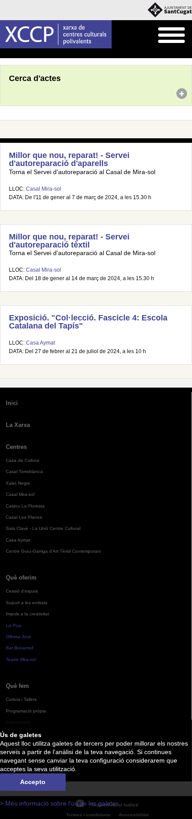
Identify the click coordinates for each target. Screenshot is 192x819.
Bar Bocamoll (19, 647)
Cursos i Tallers (21, 699)
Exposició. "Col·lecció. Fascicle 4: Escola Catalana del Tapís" (88, 321)
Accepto (33, 782)
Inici (5, 54)
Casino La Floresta (25, 505)
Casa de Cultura (22, 460)
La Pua (13, 625)
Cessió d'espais (22, 591)
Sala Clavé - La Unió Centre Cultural (43, 528)
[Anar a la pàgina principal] (56, 34)
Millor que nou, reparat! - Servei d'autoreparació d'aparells (69, 159)
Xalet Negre (18, 483)
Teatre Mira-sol (21, 659)
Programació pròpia (26, 710)
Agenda (24, 54)
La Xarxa (18, 425)
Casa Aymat (40, 343)
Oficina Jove (18, 636)
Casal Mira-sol (43, 189)
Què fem (17, 685)
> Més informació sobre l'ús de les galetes (59, 803)
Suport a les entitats (26, 602)
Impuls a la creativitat (27, 613)
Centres (16, 447)
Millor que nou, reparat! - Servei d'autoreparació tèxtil (69, 240)
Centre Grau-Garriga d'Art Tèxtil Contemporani (53, 551)
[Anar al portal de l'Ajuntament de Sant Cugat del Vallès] (169, 10)
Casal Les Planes (24, 517)
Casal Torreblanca (24, 471)
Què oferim (21, 577)
